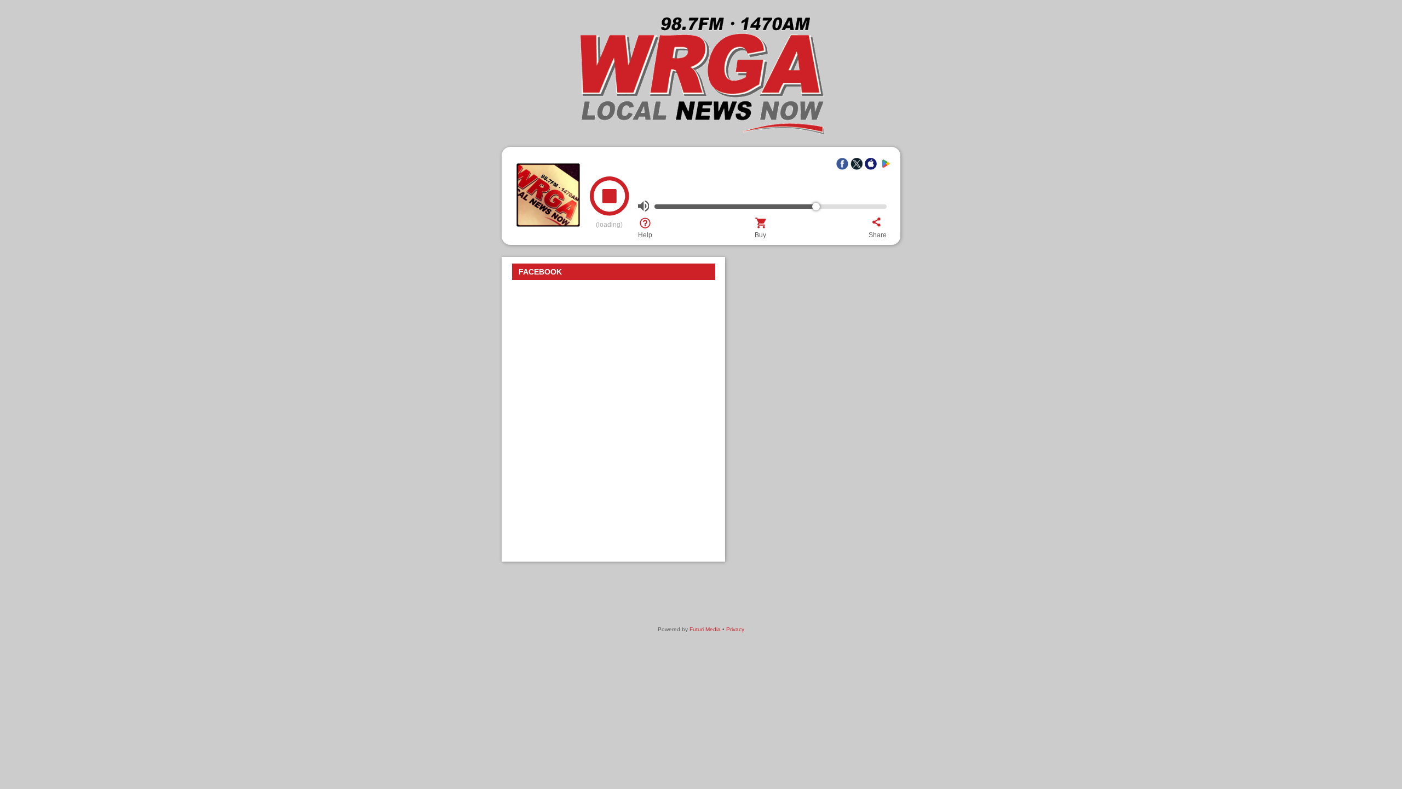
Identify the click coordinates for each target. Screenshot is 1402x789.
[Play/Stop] (609, 200)
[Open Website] (701, 133)
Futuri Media (705, 629)
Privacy (735, 629)
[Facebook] (842, 164)
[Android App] (885, 164)
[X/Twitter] (857, 164)
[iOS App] (871, 164)
